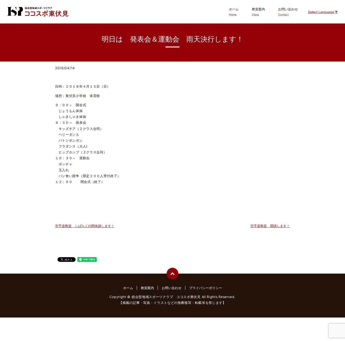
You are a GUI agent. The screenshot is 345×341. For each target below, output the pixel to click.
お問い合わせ (288, 11)
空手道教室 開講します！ (270, 226)
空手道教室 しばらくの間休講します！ (84, 226)
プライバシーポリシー (205, 288)
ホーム (234, 11)
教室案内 (258, 11)
